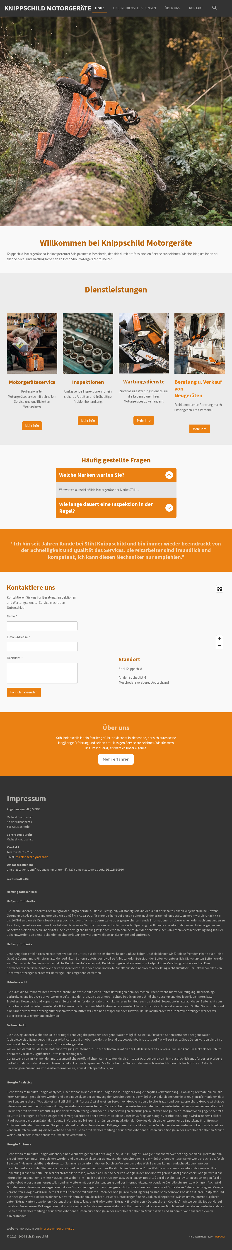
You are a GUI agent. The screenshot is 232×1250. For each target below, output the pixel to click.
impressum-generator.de (57, 1228)
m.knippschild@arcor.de (32, 857)
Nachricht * (15, 658)
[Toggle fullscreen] (219, 588)
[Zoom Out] (219, 645)
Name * (12, 616)
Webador (220, 1236)
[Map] (172, 617)
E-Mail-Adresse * (18, 637)
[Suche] (214, 8)
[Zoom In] (219, 638)
